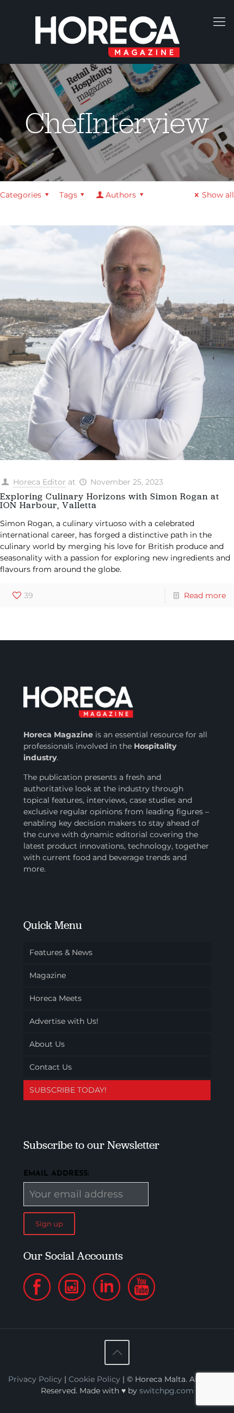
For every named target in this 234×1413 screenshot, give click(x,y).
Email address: (56, 1174)
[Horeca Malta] (117, 31)
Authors (121, 195)
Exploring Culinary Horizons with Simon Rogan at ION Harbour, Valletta (109, 500)
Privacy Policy (35, 1379)
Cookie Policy (94, 1379)
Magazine (47, 975)
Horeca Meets (55, 998)
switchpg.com (166, 1391)
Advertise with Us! (63, 1021)
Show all (218, 195)
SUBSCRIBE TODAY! (68, 1090)
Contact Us (50, 1067)
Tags (68, 195)
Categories (20, 195)
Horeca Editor (39, 482)
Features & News (61, 952)
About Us (47, 1044)
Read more (205, 595)
